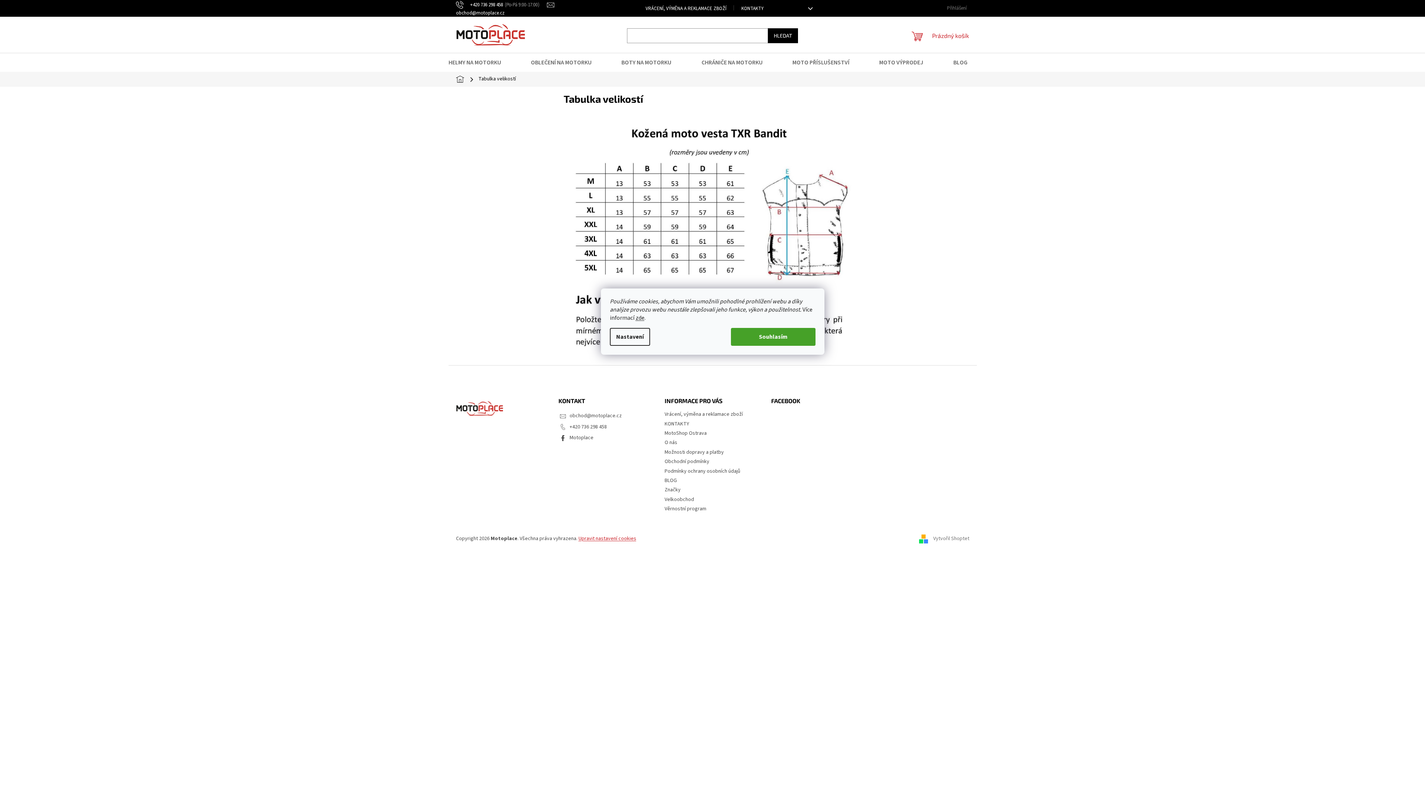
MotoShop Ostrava (686, 433)
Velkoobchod (679, 499)
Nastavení (630, 337)
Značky (673, 490)
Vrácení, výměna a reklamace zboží (686, 8)
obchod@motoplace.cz (596, 415)
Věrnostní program (685, 509)
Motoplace (581, 437)
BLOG (671, 480)
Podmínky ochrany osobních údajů (702, 471)
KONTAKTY (752, 8)
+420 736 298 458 (588, 427)
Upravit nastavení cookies (607, 538)
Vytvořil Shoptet (951, 538)
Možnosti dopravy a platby (694, 452)
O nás (671, 442)
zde (640, 318)
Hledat (783, 35)
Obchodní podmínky (687, 461)
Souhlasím (773, 337)
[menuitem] (479, 62)
